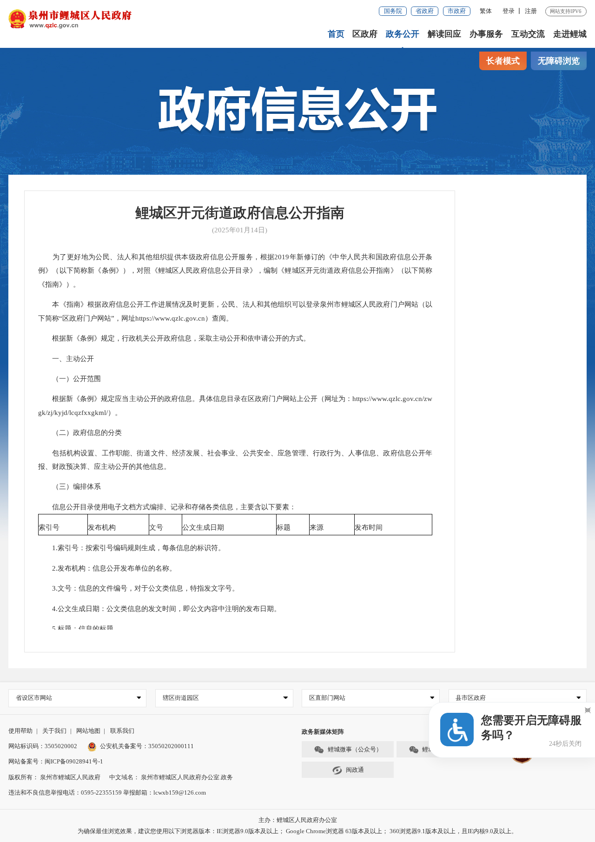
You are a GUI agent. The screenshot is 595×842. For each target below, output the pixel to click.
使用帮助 (20, 730)
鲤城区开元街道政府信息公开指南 (239, 212)
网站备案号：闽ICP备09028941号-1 (55, 761)
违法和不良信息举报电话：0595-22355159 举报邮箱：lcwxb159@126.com (107, 792)
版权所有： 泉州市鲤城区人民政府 (54, 777)
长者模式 (503, 61)
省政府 (425, 10)
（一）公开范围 (69, 378)
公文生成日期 (203, 527)
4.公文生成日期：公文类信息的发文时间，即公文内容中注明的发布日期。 (159, 608)
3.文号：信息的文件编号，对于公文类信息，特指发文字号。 (138, 588)
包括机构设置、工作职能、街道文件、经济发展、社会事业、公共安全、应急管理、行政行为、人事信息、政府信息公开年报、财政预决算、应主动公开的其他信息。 (235, 460)
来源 (317, 527)
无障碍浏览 (559, 61)
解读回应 (444, 34)
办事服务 (486, 34)
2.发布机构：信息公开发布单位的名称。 (107, 568)
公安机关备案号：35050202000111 (147, 746)
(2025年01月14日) (239, 230)
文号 (156, 527)
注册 (531, 10)
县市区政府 (471, 697)
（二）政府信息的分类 (80, 432)
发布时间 (369, 527)
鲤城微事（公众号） (355, 749)
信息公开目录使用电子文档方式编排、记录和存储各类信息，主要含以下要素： (167, 507)
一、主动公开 (66, 358)
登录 (508, 10)
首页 (336, 34)
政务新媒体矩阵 (323, 731)
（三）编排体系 (69, 486)
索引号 (49, 527)
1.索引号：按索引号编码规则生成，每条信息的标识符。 (131, 548)
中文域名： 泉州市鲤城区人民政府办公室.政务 (171, 777)
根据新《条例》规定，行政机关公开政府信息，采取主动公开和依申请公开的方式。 (174, 338)
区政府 (364, 34)
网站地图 (88, 730)
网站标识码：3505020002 (42, 746)
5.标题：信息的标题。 (79, 628)
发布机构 (102, 527)
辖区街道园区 (181, 697)
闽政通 (355, 769)
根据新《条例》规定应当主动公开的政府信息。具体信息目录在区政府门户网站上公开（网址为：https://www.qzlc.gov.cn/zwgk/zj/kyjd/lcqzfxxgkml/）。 (235, 405)
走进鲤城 (570, 34)
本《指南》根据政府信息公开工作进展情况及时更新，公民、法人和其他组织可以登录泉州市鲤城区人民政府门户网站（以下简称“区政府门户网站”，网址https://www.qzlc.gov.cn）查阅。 (235, 311)
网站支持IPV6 (566, 11)
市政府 (457, 10)
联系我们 (122, 730)
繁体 (486, 10)
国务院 (393, 10)
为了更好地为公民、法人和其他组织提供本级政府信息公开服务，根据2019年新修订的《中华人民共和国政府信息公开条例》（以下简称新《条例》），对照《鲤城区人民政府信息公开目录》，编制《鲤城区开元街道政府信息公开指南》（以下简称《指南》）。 (235, 270)
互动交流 (528, 34)
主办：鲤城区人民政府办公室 (297, 819)
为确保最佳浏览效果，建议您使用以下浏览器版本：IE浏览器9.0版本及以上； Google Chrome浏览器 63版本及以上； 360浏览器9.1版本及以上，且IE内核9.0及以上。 (297, 831)
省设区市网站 (34, 697)
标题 (284, 527)
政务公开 (402, 34)
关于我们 (54, 730)
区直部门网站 (327, 697)
